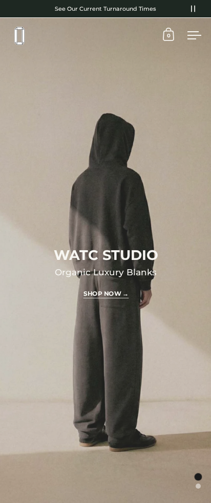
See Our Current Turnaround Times (105, 9)
